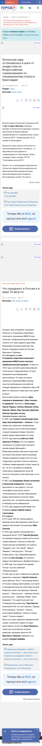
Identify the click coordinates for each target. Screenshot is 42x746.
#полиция (6, 283)
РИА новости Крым (20, 301)
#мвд (13, 283)
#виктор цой (20, 283)
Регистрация (26, 2)
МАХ (28, 213)
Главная (5, 17)
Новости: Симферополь (19, 17)
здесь (31, 218)
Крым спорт (17, 92)
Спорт (12, 89)
